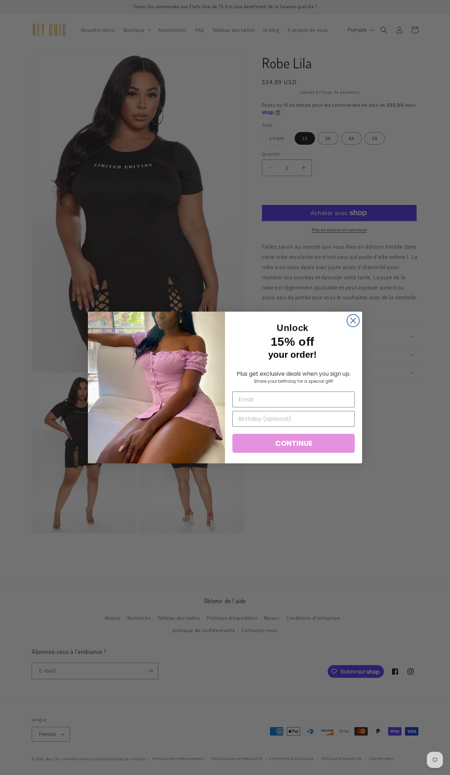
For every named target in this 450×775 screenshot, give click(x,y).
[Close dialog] (353, 320)
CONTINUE (293, 443)
